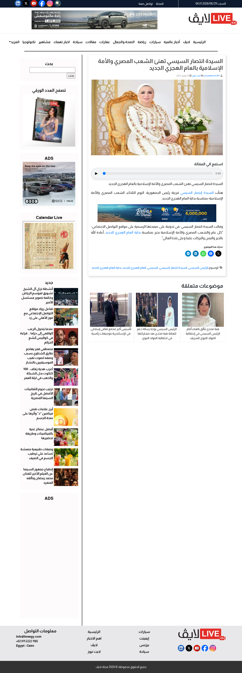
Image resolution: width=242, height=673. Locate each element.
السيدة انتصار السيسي (173, 267)
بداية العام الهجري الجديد (123, 232)
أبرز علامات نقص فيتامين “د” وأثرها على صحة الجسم (37, 413)
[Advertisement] (49, 558)
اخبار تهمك (62, 42)
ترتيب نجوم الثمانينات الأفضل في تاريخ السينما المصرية (38, 393)
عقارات (104, 42)
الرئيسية (199, 42)
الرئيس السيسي (198, 267)
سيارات (155, 42)
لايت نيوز (196, 75)
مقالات (90, 42)
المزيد (15, 42)
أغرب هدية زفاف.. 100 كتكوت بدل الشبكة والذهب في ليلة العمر (38, 373)
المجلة (160, 3)
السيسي (152, 267)
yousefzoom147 (212, 75)
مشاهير (44, 42)
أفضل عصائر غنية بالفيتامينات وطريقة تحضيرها (39, 433)
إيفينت (144, 638)
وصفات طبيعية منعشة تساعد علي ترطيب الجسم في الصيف (36, 453)
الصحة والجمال (124, 42)
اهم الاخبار (94, 638)
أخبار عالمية (172, 42)
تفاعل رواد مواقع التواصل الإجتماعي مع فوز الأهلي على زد (38, 313)
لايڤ (186, 42)
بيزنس (144, 645)
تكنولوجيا (29, 42)
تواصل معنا (146, 3)
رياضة (142, 42)
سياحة (77, 42)
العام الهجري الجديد (134, 267)
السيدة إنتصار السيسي (197, 193)
